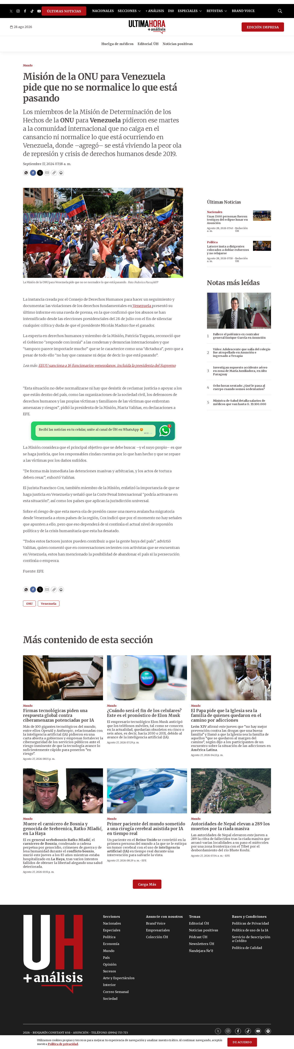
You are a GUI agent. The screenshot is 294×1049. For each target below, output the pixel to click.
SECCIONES (127, 11)
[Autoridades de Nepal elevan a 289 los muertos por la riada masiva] (231, 790)
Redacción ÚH (241, 229)
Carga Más (147, 884)
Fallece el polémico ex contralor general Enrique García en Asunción (239, 336)
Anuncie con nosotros (164, 917)
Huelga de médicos (117, 44)
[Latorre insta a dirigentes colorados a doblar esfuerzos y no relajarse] (262, 246)
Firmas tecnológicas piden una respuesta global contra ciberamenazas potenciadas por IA (58, 715)
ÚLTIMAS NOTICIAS (64, 11)
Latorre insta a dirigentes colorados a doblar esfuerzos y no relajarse (228, 250)
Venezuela (142, 305)
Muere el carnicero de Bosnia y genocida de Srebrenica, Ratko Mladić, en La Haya (62, 828)
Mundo (28, 65)
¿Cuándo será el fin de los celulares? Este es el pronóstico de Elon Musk (144, 713)
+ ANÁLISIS (155, 11)
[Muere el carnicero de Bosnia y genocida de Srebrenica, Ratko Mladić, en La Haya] (63, 790)
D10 (171, 11)
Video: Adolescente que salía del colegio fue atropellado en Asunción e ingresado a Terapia (241, 353)
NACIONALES (103, 11)
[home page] (147, 27)
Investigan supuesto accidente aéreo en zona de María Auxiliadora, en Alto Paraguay (240, 371)
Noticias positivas (178, 44)
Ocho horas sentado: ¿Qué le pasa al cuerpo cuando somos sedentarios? (239, 387)
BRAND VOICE (243, 11)
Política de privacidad (63, 1044)
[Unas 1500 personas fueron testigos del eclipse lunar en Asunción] (262, 216)
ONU (29, 604)
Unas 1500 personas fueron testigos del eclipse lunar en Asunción (227, 220)
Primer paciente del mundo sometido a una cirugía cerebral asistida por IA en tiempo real (146, 828)
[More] (139, 11)
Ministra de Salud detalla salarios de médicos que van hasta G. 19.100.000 (239, 402)
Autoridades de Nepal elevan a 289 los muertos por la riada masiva (230, 826)
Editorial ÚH (148, 44)
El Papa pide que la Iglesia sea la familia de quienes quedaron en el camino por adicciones (226, 715)
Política (212, 242)
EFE (144, 860)
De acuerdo (242, 1042)
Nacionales (214, 212)
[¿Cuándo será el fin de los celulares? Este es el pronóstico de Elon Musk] (147, 677)
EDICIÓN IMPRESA (263, 27)
